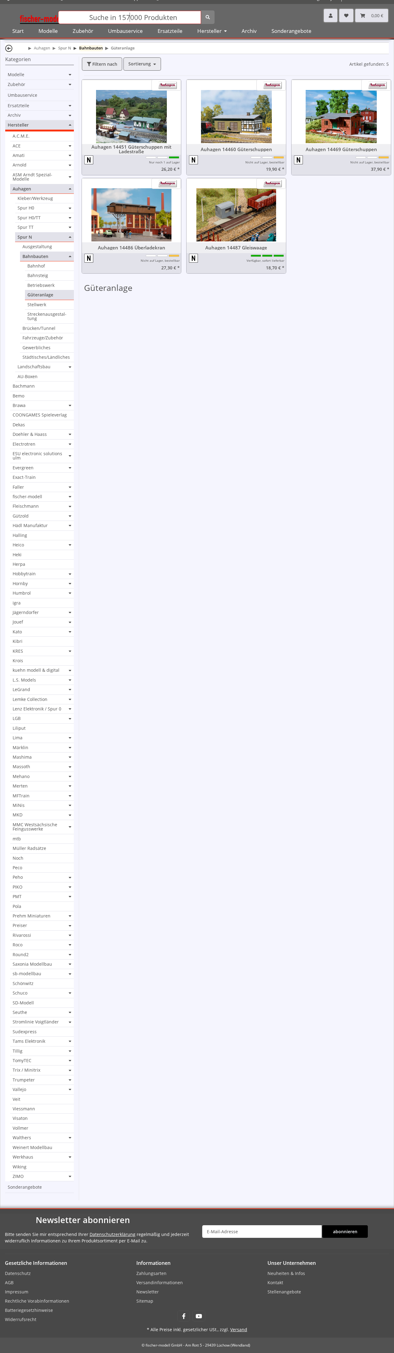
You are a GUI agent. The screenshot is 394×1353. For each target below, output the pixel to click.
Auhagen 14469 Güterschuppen (341, 149)
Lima (17, 738)
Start (18, 30)
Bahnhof (36, 266)
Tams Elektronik (29, 1041)
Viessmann (24, 1109)
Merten (20, 786)
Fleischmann (26, 506)
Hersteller (18, 125)
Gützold (21, 516)
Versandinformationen (159, 1282)
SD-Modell (23, 1003)
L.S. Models (24, 680)
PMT (17, 896)
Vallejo (19, 1089)
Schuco (20, 993)
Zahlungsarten (151, 1273)
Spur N (25, 237)
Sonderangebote (25, 1187)
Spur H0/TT (29, 218)
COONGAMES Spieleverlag (40, 415)
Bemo (18, 396)
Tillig (17, 1051)
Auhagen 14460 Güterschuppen (236, 149)
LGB (17, 718)
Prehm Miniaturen (31, 916)
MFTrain (21, 796)
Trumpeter (24, 1080)
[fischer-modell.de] (42, 16)
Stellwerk (36, 304)
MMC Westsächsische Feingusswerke (35, 827)
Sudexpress (25, 1031)
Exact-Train (24, 477)
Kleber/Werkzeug (35, 198)
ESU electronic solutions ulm (37, 456)
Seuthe (20, 1012)
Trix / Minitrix (26, 1070)
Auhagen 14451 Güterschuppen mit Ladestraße (131, 149)
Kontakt (275, 1282)
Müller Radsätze (29, 848)
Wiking (19, 1167)
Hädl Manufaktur (30, 525)
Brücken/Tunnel (38, 328)
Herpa (19, 564)
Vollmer (20, 1128)
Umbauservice (22, 95)
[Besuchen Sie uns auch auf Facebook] (183, 1316)
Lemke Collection (30, 699)
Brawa (19, 405)
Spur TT (26, 227)
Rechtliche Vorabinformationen (37, 1301)
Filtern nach (104, 64)
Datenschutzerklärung (112, 1234)
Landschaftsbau (34, 367)
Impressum (16, 1292)
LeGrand (21, 689)
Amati (19, 155)
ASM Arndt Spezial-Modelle (32, 177)
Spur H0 (26, 208)
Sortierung (139, 64)
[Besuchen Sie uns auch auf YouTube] (198, 1316)
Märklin (20, 747)
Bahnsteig (37, 275)
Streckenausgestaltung (46, 316)
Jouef (18, 622)
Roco (17, 945)
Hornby (20, 583)
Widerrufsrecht (20, 1319)
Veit (16, 1099)
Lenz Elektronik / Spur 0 (37, 709)
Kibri (17, 641)
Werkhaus (23, 1157)
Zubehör (16, 84)
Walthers (22, 1138)
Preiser (20, 925)
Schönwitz (23, 983)
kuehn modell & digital (36, 670)
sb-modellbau (27, 974)
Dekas (19, 425)
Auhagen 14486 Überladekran (131, 247)
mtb (17, 839)
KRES (18, 651)
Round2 (21, 954)
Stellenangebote (284, 1292)
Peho (18, 877)
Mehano (21, 776)
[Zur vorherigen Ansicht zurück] (9, 48)
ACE (17, 146)
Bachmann (24, 386)
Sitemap (144, 1301)
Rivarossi (22, 935)
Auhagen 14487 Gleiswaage (236, 247)
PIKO (17, 887)
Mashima (22, 757)
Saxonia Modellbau (32, 964)
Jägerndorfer (26, 612)
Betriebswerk (40, 285)
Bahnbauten (35, 256)
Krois (18, 660)
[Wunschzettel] (346, 15)
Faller (18, 487)
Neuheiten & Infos (286, 1273)
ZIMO (18, 1176)
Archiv (14, 115)
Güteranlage (40, 295)
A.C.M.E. (21, 136)
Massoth (21, 766)
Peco (17, 867)
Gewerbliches (36, 347)
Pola (17, 906)
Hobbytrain (24, 574)
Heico (18, 545)
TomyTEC (22, 1060)
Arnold (19, 165)
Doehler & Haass (30, 434)
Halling (20, 535)
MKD (17, 815)
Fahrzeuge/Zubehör (42, 338)
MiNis (19, 805)
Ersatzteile (18, 106)
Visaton (20, 1118)
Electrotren (24, 444)
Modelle (16, 74)
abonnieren (345, 1231)
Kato (17, 632)
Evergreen (23, 468)
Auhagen (22, 189)
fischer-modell (27, 497)
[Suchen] (208, 17)
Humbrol (22, 593)
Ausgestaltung (37, 246)
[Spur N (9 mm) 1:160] (89, 159)
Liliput (19, 728)
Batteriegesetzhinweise (29, 1310)
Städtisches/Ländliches (46, 357)
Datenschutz (18, 1273)
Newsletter (147, 1292)
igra (17, 603)
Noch (18, 858)
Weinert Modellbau (32, 1147)
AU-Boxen (28, 376)
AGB (9, 1282)
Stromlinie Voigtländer (36, 1022)
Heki (17, 554)
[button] (330, 15)
